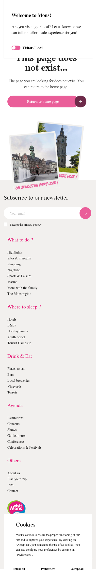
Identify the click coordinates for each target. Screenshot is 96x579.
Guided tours (17, 435)
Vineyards (15, 386)
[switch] (16, 53)
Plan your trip (18, 479)
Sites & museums (21, 258)
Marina (12, 282)
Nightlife (14, 270)
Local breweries (20, 380)
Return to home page (42, 101)
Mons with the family (23, 288)
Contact (13, 491)
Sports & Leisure (20, 276)
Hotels (12, 319)
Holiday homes (19, 331)
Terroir (12, 392)
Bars (11, 374)
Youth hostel (17, 337)
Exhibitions (16, 418)
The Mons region (20, 293)
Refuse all (19, 569)
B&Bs (11, 325)
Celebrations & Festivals (26, 447)
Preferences (48, 569)
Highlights (15, 252)
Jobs (11, 485)
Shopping (15, 264)
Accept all (77, 569)
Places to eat (17, 368)
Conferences (17, 441)
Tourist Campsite (20, 343)
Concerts (14, 424)
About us (14, 473)
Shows (12, 429)
